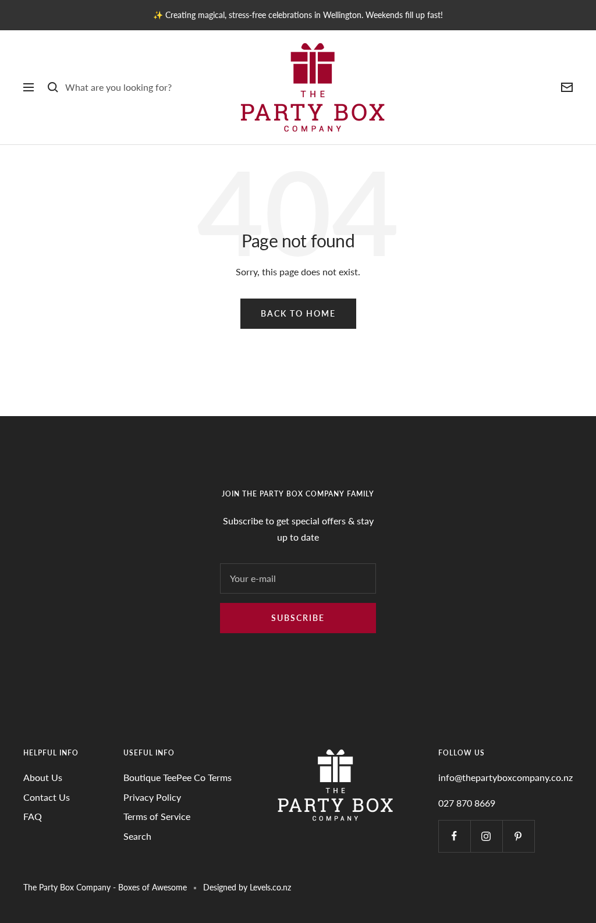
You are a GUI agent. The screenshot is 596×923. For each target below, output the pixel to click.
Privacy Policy (152, 797)
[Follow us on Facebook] (454, 836)
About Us (42, 777)
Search (137, 836)
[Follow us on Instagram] (486, 836)
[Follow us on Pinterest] (518, 836)
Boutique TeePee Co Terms (177, 777)
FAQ (32, 816)
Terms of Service (156, 816)
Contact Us (46, 797)
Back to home (298, 313)
